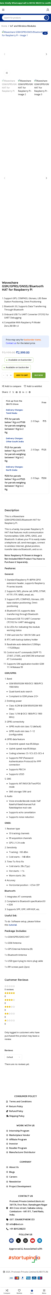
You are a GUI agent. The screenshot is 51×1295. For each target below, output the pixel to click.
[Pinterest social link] (20, 392)
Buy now (39, 375)
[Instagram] (25, 1240)
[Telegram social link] (29, 392)
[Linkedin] (39, 1240)
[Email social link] (16, 392)
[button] (4, 54)
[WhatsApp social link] (26, 392)
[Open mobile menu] (3, 9)
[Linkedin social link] (23, 392)
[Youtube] (32, 1240)
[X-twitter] (18, 1240)
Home (4, 26)
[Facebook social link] (10, 392)
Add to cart (22, 375)
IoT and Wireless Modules (23, 26)
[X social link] (13, 392)
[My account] (47, 9)
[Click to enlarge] (7, 73)
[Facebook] (11, 1240)
